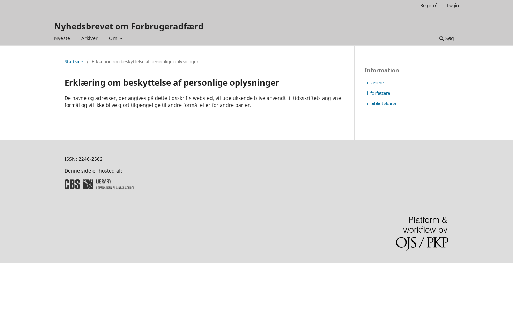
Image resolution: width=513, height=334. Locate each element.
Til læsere (374, 82)
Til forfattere (377, 93)
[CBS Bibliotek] (99, 187)
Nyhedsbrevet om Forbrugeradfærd (128, 26)
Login (453, 5)
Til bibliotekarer (381, 103)
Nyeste (62, 38)
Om (114, 38)
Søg (449, 38)
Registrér (429, 5)
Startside (74, 61)
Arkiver (89, 38)
